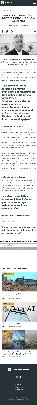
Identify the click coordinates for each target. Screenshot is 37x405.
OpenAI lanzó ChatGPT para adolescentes (18, 324)
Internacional (10, 10)
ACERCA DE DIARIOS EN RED (18, 382)
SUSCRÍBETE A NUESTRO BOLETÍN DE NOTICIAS (18, 241)
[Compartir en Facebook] (2, 32)
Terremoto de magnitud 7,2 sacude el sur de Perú (18, 295)
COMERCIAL (18, 384)
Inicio (3, 10)
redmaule (5, 298)
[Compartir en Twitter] (7, 32)
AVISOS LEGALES (18, 390)
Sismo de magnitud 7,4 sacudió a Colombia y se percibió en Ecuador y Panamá (19, 353)
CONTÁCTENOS (18, 387)
